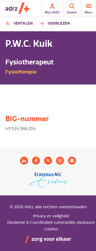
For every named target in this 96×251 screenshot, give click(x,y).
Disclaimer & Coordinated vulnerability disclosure (51, 222)
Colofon (51, 229)
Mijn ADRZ (52, 12)
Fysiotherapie (21, 72)
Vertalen (19, 24)
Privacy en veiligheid (51, 216)
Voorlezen (59, 23)
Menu (89, 12)
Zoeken (72, 12)
